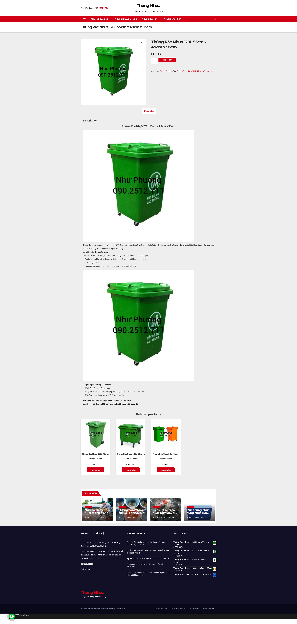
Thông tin (88, 507)
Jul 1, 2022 (91, 517)
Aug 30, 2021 (194, 517)
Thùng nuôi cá (150, 19)
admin (102, 517)
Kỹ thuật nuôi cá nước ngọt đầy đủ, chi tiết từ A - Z (165, 513)
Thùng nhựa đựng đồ (126, 19)
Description (149, 111)
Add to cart (167, 60)
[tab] (149, 111)
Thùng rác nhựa (172, 19)
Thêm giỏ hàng (95, 470)
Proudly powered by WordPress (91, 608)
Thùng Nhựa (148, 5)
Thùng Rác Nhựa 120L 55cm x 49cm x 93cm (195, 71)
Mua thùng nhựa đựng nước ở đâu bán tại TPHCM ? (198, 513)
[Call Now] (12, 616)
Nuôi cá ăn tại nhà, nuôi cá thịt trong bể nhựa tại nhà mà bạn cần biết (97, 514)
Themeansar (120, 608)
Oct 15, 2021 (126, 517)
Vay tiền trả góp (87, 564)
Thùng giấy (85, 569)
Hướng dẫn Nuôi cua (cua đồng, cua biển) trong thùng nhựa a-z (131, 514)
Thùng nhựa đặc (100, 19)
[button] (215, 19)
